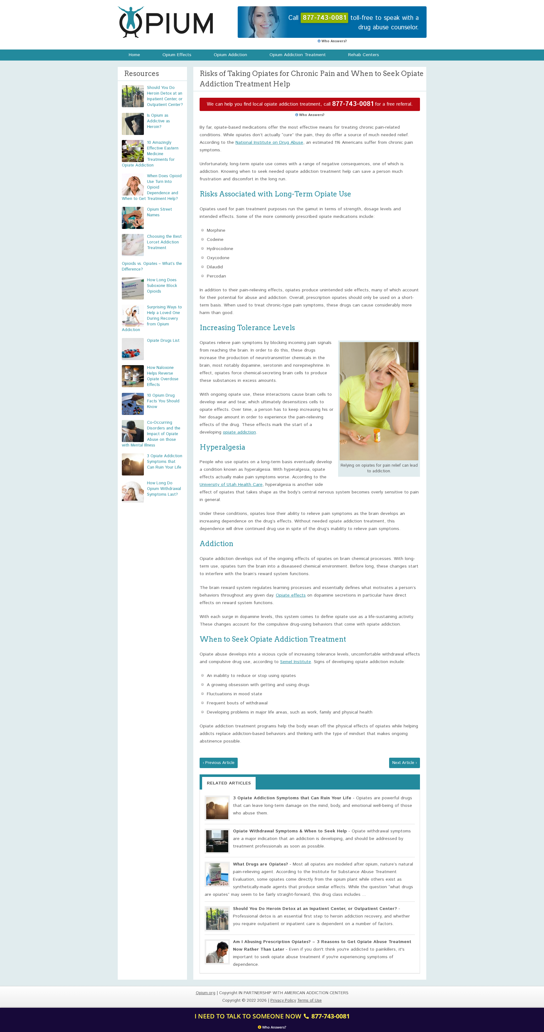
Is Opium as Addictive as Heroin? (158, 121)
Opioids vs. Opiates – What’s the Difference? (152, 266)
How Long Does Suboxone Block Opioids (162, 285)
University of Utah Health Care (231, 484)
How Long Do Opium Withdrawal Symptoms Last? (164, 489)
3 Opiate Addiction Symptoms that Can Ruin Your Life (164, 461)
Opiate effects (291, 595)
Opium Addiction (230, 55)
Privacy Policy (283, 1001)
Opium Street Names (159, 212)
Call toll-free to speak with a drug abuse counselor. (353, 23)
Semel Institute (295, 662)
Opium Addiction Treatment (297, 55)
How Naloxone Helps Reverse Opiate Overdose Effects (162, 376)
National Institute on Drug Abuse (269, 142)
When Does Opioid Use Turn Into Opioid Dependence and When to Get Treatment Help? (152, 187)
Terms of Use (309, 1001)
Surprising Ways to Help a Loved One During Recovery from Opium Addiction (152, 318)
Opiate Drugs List (163, 341)
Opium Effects (176, 55)
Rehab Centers (363, 55)
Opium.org (165, 22)
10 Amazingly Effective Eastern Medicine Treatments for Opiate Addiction (150, 154)
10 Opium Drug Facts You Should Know (163, 401)
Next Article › (404, 763)
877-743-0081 (352, 104)
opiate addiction (239, 432)
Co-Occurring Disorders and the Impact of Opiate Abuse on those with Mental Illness (151, 434)
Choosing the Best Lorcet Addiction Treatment (164, 242)
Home (134, 55)
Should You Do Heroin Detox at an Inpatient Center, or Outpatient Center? (165, 96)
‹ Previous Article (219, 763)
